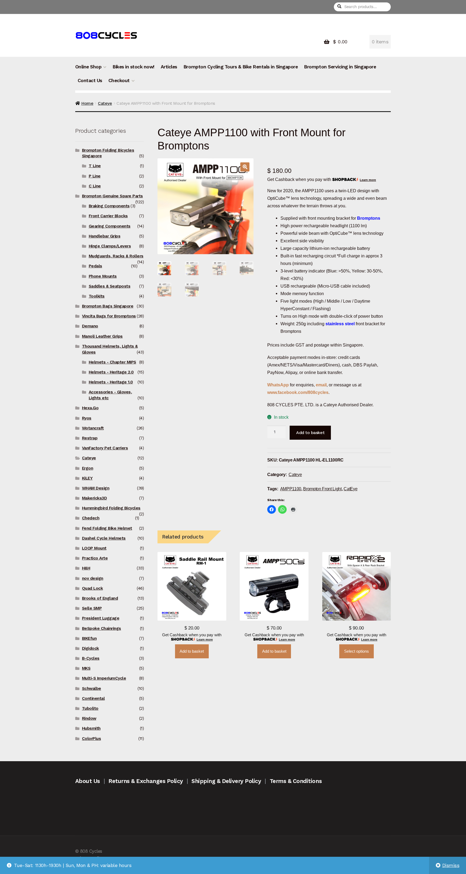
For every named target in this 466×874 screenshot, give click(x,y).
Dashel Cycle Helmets (104, 538)
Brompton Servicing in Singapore (340, 66)
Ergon (87, 468)
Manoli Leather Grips (102, 336)
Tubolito (90, 708)
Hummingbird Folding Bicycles (111, 508)
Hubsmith (91, 728)
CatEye (350, 488)
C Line (95, 186)
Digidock (90, 648)
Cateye (105, 103)
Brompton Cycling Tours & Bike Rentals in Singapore (240, 66)
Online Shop (88, 66)
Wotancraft (93, 428)
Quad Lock (92, 588)
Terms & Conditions (296, 781)
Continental (93, 698)
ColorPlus (91, 738)
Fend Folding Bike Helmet (107, 528)
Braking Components (109, 206)
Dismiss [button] (451, 865)
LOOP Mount (94, 548)
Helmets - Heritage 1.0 (111, 382)
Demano (90, 326)
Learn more (368, 179)
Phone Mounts (103, 276)
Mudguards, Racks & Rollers (116, 256)
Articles (169, 66)
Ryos (86, 418)
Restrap (90, 438)
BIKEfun (89, 638)
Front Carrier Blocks (108, 216)
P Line (95, 176)
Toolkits (97, 296)
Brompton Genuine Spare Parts (112, 196)
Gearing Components (110, 226)
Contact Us (90, 80)
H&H (86, 568)
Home (87, 103)
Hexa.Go (90, 407)
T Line (95, 165)
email (321, 384)
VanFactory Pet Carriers (105, 448)
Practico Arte (95, 558)
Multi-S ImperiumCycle (104, 678)
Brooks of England (100, 598)
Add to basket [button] (192, 651)
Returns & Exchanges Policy (145, 781)
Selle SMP (92, 608)
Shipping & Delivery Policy (226, 781)
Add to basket (310, 432)
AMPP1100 (290, 488)
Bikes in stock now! (133, 66)
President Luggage (100, 618)
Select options (356, 651)
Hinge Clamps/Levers (110, 246)
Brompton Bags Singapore (107, 306)
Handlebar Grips (105, 236)
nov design (92, 578)
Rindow (89, 718)
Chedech (91, 518)
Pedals (95, 266)
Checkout (119, 80)
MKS (86, 668)
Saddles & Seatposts (110, 286)
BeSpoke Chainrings (101, 628)
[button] (244, 167)
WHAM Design (95, 488)
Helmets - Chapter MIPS (112, 362)
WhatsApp (278, 384)
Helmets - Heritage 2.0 (111, 372)
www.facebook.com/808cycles (297, 392)
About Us (87, 781)
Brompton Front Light (322, 488)
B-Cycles (91, 658)
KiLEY (87, 478)
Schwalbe (91, 688)
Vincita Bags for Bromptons (109, 316)
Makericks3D (94, 498)
